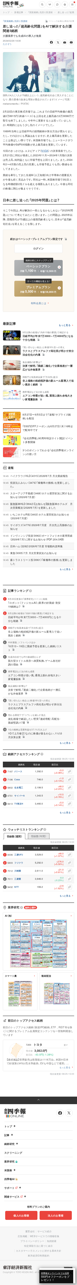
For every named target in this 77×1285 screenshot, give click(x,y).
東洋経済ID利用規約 (38, 1255)
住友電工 (18, 787)
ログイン (38, 248)
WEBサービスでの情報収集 (44, 1236)
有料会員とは (38, 303)
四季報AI (9, 1179)
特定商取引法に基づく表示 (38, 1246)
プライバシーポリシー (32, 1241)
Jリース (18, 771)
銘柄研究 (9, 1144)
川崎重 (17, 870)
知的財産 (51, 1241)
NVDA (44, 151)
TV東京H (18, 803)
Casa (17, 779)
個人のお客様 (21, 1215)
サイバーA (19, 795)
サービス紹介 (44, 1231)
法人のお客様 (56, 1215)
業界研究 (9, 1161)
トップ (6, 12)
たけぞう (7, 43)
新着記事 (18, 12)
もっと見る (65, 325)
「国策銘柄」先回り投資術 (40, 12)
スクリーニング (13, 1152)
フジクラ (18, 862)
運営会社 (30, 1231)
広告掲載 (22, 1236)
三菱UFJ (18, 854)
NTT (16, 886)
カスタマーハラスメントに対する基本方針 (38, 1250)
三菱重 (17, 878)
